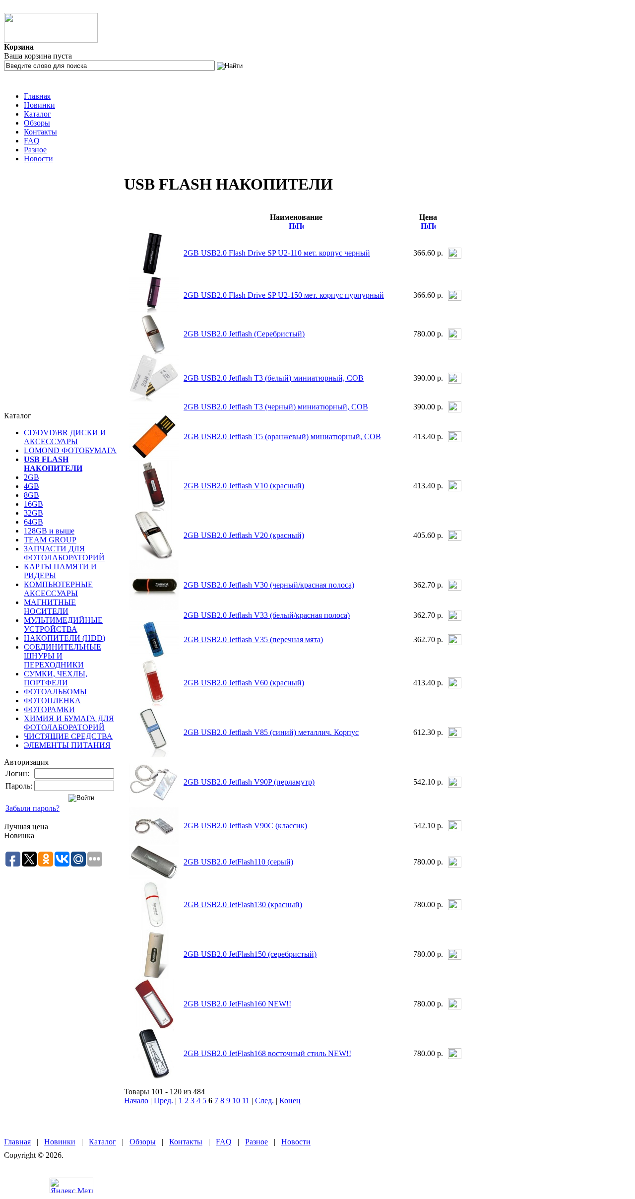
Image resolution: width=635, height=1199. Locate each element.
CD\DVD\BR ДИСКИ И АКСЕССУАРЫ (65, 437)
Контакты (40, 132)
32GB (33, 513)
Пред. (163, 1100)
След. (264, 1100)
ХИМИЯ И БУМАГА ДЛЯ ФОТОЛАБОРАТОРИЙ (69, 723)
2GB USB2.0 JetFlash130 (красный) (243, 904)
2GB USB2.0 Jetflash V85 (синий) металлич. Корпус (271, 732)
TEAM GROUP (50, 539)
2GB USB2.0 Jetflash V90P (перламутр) (249, 782)
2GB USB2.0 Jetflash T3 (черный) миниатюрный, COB (276, 406)
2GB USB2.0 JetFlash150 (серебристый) (250, 954)
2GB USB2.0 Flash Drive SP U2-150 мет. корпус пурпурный (284, 295)
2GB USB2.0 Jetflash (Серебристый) (244, 334)
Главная (37, 96)
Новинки (39, 105)
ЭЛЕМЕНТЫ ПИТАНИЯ (67, 745)
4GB (31, 486)
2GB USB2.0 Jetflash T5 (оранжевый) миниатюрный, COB (282, 436)
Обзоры (37, 123)
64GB (33, 522)
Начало (136, 1100)
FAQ (32, 140)
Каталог (37, 114)
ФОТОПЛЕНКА (52, 700)
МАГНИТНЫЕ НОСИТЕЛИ (50, 606)
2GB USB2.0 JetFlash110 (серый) (238, 862)
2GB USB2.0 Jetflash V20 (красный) (244, 535)
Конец (290, 1100)
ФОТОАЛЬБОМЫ (55, 691)
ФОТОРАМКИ (49, 709)
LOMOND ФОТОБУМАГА (70, 450)
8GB (31, 495)
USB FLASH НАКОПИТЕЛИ (53, 463)
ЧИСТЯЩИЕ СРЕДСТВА (68, 736)
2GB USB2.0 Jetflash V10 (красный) (244, 485)
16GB (33, 504)
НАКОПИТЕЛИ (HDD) (64, 638)
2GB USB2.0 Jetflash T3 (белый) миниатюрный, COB (274, 378)
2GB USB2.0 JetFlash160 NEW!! (237, 1003)
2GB (31, 477)
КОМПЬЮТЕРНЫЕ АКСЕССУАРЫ (58, 589)
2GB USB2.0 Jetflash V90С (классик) (245, 825)
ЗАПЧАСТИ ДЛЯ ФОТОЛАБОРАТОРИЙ (64, 553)
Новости (38, 158)
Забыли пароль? (32, 808)
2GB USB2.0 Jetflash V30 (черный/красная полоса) (269, 585)
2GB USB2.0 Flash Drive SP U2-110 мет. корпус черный (277, 253)
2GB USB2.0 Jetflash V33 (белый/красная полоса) (267, 615)
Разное (35, 149)
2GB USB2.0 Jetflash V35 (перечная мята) (253, 639)
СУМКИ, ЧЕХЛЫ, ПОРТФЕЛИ (55, 678)
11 (246, 1100)
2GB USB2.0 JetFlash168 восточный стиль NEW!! (267, 1053)
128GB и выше (49, 531)
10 (236, 1100)
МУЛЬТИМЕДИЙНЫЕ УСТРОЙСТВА (63, 624)
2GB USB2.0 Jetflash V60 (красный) (244, 682)
